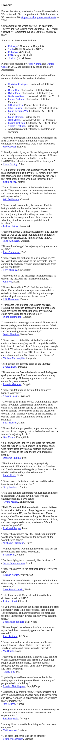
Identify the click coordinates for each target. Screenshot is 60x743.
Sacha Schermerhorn (14, 563)
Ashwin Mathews (12, 384)
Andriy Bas (9, 671)
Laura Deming (15, 117)
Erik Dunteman (11, 299)
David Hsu (14, 90)
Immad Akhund (16, 99)
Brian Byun (9, 554)
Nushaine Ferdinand (13, 542)
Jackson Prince (10, 226)
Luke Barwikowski (13, 589)
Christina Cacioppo (18, 84)
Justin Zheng (9, 181)
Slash (11, 49)
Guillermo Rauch (17, 96)
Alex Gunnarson (11, 252)
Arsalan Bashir (10, 396)
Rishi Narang (35, 63)
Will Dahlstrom (11, 199)
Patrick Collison (16, 123)
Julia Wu (7, 281)
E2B (10, 55)
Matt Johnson (10, 730)
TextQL (12, 58)
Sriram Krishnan (16, 126)
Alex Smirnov (10, 636)
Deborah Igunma (12, 457)
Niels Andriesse (11, 240)
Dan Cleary (9, 437)
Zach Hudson (10, 422)
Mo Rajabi (8, 651)
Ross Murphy (10, 270)
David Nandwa (11, 334)
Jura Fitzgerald (10, 718)
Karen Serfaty (10, 164)
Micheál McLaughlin (14, 358)
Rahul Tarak (9, 475)
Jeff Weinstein (15, 105)
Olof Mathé (14, 120)
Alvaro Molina (10, 501)
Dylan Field (14, 93)
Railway (12, 46)
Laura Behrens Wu (18, 111)
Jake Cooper (9, 146)
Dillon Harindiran (12, 316)
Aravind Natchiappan (14, 686)
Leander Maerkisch (13, 738)
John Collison (15, 108)
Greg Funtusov (10, 487)
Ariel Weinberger (12, 528)
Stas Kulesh (9, 703)
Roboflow (13, 52)
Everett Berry (10, 366)
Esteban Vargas (11, 574)
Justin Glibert (10, 601)
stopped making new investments (38, 17)
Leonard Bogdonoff (13, 621)
